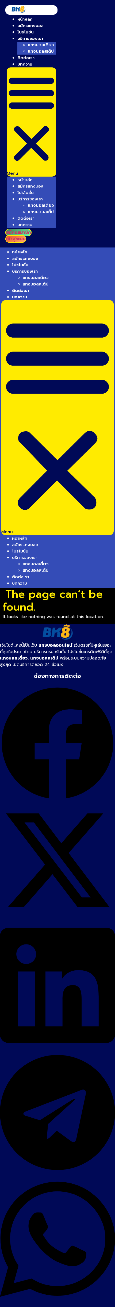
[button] (31, 122)
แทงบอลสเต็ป (41, 51)
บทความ (24, 64)
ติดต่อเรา (25, 58)
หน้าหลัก (25, 19)
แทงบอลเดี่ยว (41, 45)
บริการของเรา (30, 38)
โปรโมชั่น (25, 32)
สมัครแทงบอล (30, 26)
